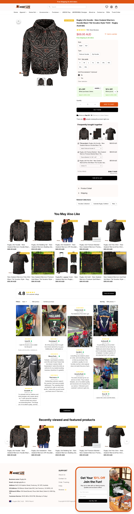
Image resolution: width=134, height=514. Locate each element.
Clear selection (82, 81)
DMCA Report (29, 501)
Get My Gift (93, 501)
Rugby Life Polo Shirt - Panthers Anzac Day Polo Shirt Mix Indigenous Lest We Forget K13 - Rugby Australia (28, 350)
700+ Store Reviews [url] (92, 30)
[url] (19, 482)
